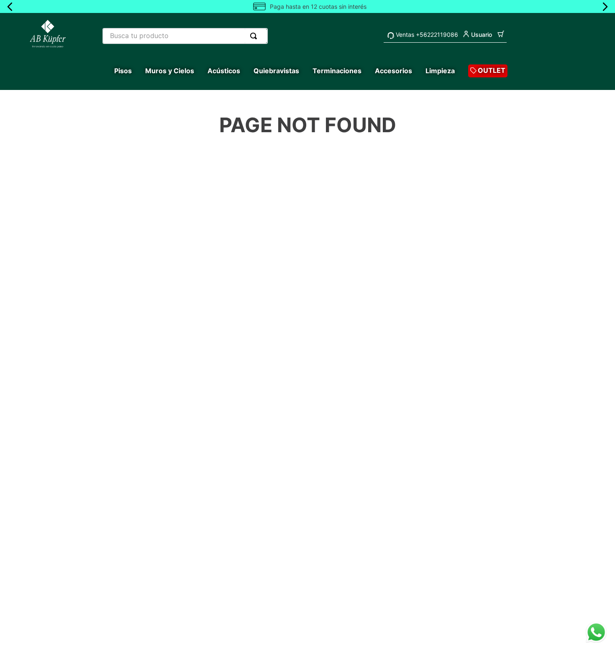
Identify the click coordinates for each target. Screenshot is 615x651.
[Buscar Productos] (255, 36)
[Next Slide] (605, 6)
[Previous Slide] (10, 6)
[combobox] (185, 36)
